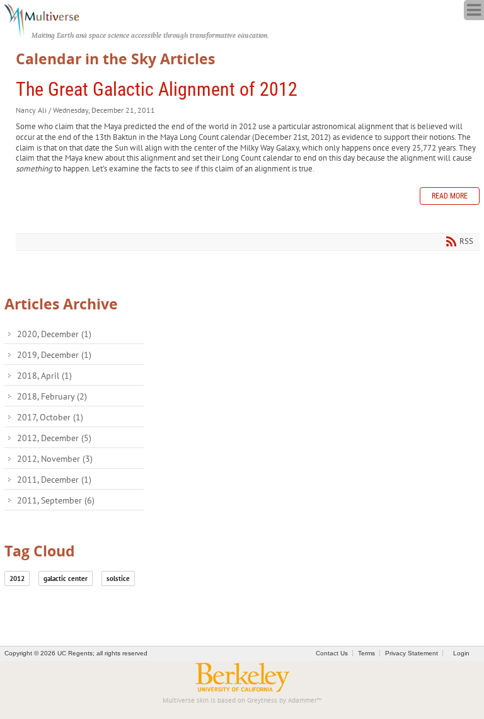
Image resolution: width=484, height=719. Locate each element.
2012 (17, 578)
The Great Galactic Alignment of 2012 (156, 89)
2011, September (56, 500)
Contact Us (332, 653)
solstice (118, 578)
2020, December (54, 334)
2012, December (54, 438)
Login (461, 653)
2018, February (52, 396)
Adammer (302, 700)
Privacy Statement (411, 653)
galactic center (65, 578)
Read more (450, 196)
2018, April (44, 375)
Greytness (262, 700)
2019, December (54, 354)
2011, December (54, 479)
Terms (366, 653)
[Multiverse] (48, 19)
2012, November (55, 458)
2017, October (50, 417)
